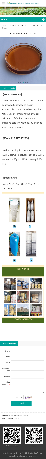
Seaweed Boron (13, 418)
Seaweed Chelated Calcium (19, 25)
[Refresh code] (28, 397)
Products (5, 25)
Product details (8, 88)
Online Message (9, 343)
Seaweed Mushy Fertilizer (20, 415)
